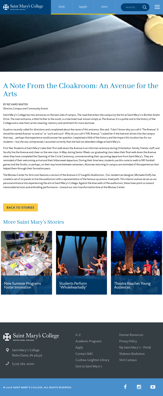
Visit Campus (128, 360)
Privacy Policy (128, 341)
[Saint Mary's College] (23, 7)
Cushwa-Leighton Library (92, 360)
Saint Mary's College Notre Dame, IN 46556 (27, 352)
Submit (145, 7)
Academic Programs (88, 341)
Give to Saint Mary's (88, 366)
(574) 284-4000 (23, 364)
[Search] (135, 7)
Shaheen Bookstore (132, 353)
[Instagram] (139, 387)
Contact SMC (84, 353)
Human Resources (131, 335)
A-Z (78, 335)
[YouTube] (152, 387)
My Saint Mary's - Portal (135, 347)
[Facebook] (125, 387)
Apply (79, 347)
